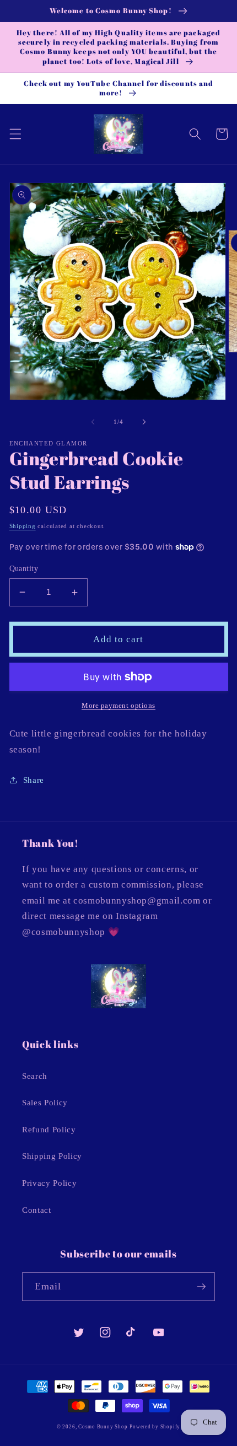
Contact (36, 1209)
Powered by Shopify (155, 1426)
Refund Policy (49, 1129)
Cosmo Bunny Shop (102, 1426)
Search (34, 1076)
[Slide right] (144, 422)
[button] (15, 134)
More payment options (118, 705)
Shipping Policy (52, 1155)
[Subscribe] (201, 1286)
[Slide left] (93, 422)
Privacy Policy (49, 1182)
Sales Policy (45, 1102)
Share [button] (33, 779)
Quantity (24, 568)
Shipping (22, 526)
